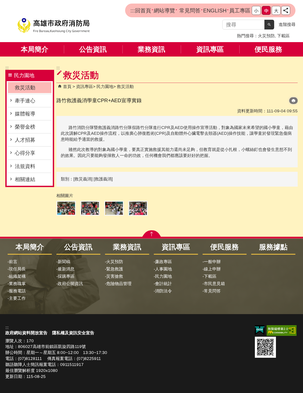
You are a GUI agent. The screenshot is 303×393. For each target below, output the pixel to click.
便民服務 (268, 49)
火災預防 (266, 35)
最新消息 (66, 269)
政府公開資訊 (70, 283)
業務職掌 (17, 283)
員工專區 (239, 11)
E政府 (259, 330)
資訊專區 (210, 49)
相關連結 (25, 179)
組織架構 (17, 276)
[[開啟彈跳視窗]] (66, 208)
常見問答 (189, 11)
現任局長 (17, 269)
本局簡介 (34, 49)
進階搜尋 (287, 24)
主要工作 (17, 298)
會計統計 (163, 283)
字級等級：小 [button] (256, 10)
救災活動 (25, 87)
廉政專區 (163, 261)
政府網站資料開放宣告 (26, 332)
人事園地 (163, 269)
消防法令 (163, 291)
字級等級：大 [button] (276, 10)
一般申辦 (212, 261)
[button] (269, 24)
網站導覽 (164, 11)
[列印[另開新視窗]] (293, 100)
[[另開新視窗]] (285, 10)
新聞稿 (64, 261)
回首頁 (143, 11)
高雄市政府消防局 (53, 25)
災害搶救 (114, 276)
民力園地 (104, 86)
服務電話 (17, 291)
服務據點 (273, 247)
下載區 (283, 35)
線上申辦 (212, 269)
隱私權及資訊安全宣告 (73, 332)
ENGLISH (214, 11)
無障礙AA (282, 330)
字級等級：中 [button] (266, 10)
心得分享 (25, 153)
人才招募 (25, 140)
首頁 (67, 86)
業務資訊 (151, 49)
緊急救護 (114, 269)
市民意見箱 (214, 283)
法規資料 (25, 166)
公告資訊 (93, 49)
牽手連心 (25, 101)
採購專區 (66, 276)
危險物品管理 (119, 283)
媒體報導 (25, 114)
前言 (13, 261)
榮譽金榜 (25, 127)
